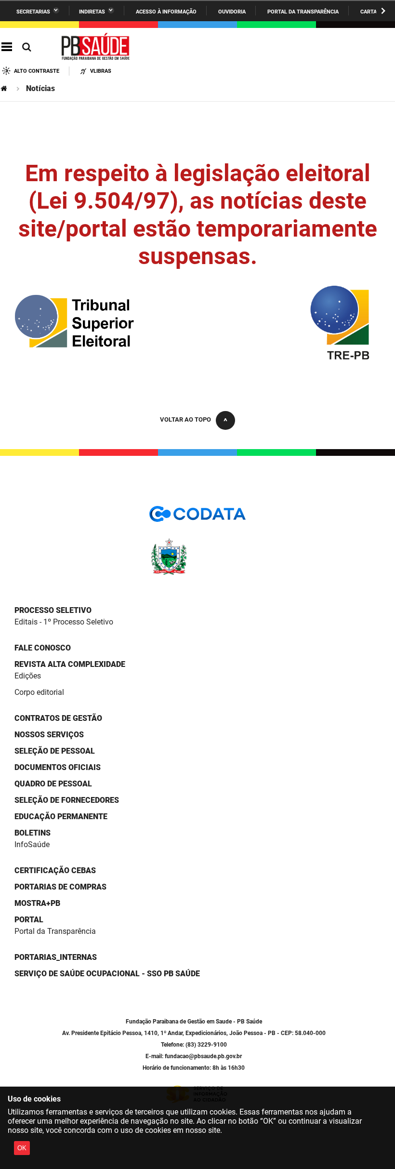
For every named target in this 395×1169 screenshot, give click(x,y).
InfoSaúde (32, 844)
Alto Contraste (36, 71)
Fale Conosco (42, 647)
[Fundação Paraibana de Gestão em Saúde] (96, 47)
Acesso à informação (166, 12)
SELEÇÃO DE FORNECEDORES (66, 800)
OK (21, 1148)
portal (28, 919)
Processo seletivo (53, 610)
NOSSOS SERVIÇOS (49, 734)
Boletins (32, 832)
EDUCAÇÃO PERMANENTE (60, 816)
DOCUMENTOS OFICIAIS (57, 767)
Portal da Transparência (303, 12)
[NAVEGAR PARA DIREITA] (383, 11)
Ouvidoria (232, 12)
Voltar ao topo (185, 419)
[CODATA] (197, 517)
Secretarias (33, 12)
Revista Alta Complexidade (69, 664)
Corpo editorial (39, 692)
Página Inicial (5, 88)
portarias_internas (55, 957)
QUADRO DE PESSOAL (53, 783)
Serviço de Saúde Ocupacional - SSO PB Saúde (107, 973)
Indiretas (92, 12)
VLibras (100, 71)
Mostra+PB (37, 903)
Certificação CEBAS (55, 870)
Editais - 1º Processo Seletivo (63, 621)
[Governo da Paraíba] (197, 573)
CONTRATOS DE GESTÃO (58, 718)
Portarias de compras (60, 886)
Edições (27, 675)
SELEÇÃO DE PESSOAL (54, 751)
